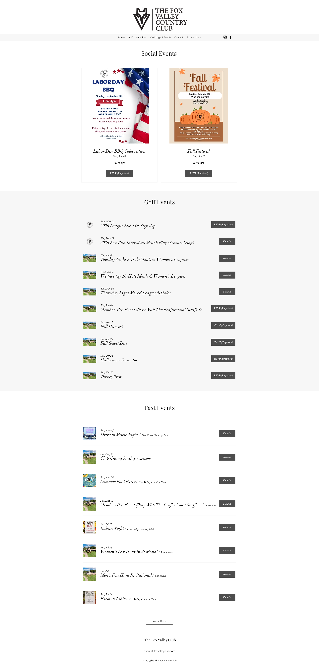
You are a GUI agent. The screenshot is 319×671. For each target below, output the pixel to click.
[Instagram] (225, 37)
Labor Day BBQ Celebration (119, 151)
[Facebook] (230, 37)
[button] (194, 37)
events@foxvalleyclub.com (159, 651)
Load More (159, 621)
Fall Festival (199, 151)
